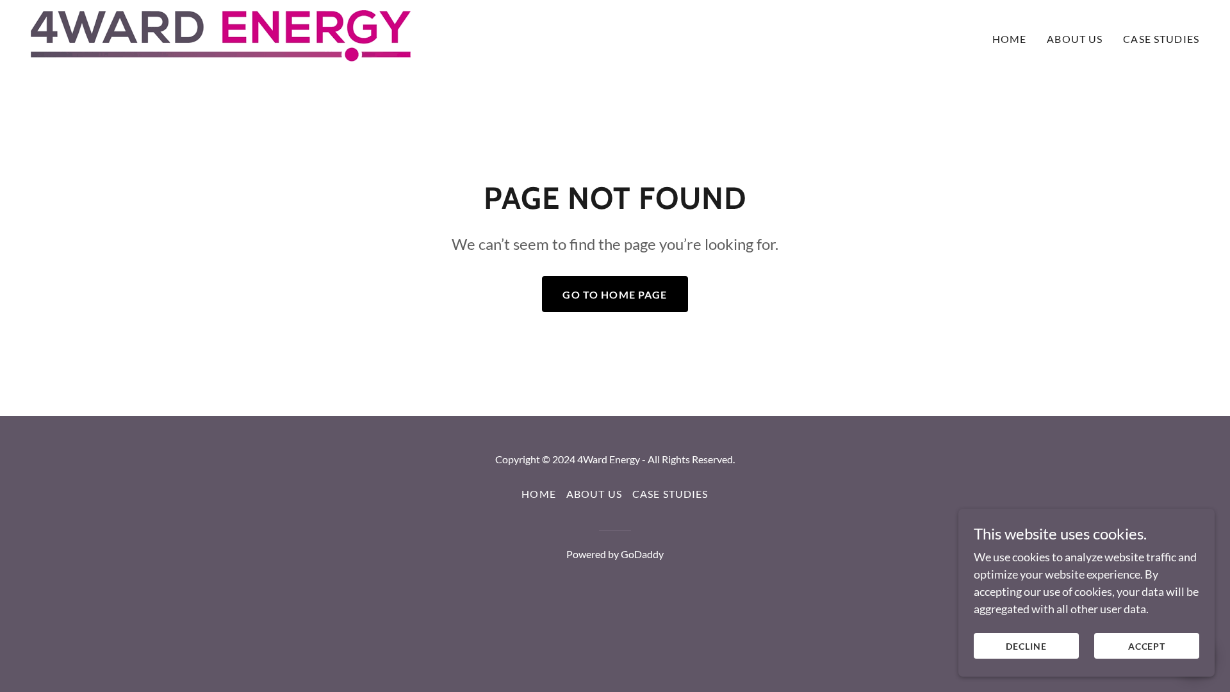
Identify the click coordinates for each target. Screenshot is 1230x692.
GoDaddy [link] (642, 554)
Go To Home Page (614, 294)
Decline (1026, 646)
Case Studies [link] (1161, 39)
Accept (1147, 646)
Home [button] (538, 494)
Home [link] (1009, 39)
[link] (221, 36)
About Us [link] (1075, 39)
